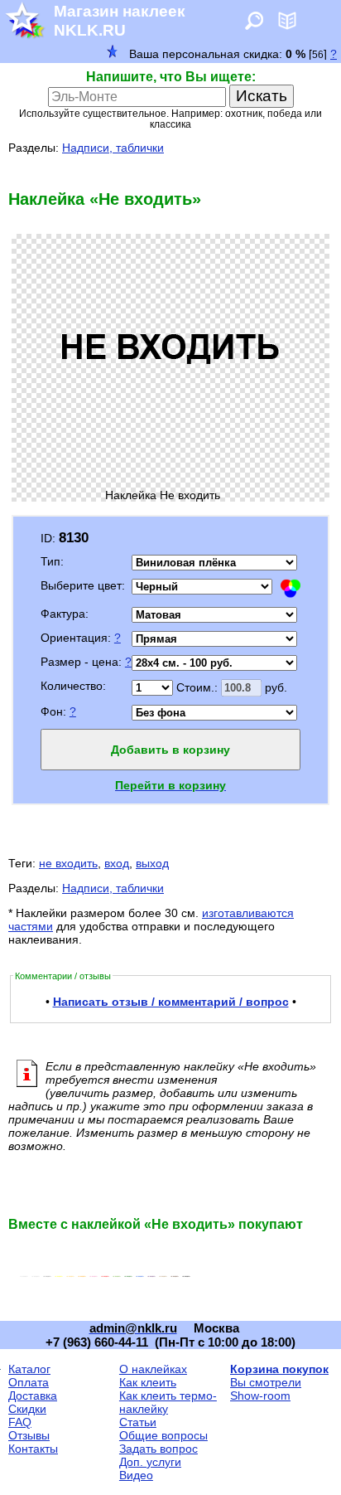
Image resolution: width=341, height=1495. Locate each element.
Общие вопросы (163, 1435)
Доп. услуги (150, 1461)
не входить (68, 863)
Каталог (29, 1369)
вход (116, 863)
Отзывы (29, 1435)
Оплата (28, 1382)
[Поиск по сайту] (254, 25)
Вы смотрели (265, 1382)
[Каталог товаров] (287, 25)
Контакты (33, 1448)
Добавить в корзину (170, 749)
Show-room (260, 1395)
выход (152, 863)
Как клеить (147, 1382)
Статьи (137, 1422)
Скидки (27, 1408)
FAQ (19, 1422)
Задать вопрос (158, 1448)
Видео (136, 1475)
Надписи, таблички (113, 147)
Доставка (32, 1395)
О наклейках (153, 1369)
